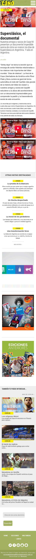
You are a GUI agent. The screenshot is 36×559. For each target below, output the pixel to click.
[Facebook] (14, 545)
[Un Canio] (7, 4)
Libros (18, 539)
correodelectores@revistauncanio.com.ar (18, 554)
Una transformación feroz (18, 231)
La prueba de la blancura (18, 184)
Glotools (24, 556)
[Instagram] (18, 545)
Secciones (15, 536)
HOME (6, 536)
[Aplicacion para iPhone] (22, 545)
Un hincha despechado (18, 200)
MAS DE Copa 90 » (28, 394)
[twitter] (10, 545)
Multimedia (26, 536)
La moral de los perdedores (18, 217)
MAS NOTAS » (18, 244)
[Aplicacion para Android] (26, 545)
